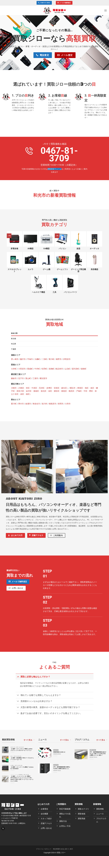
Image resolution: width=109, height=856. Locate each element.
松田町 (44, 369)
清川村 (44, 404)
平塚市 (30, 359)
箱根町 (83, 369)
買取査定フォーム (54, 169)
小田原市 (22, 369)
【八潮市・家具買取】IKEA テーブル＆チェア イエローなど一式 (22, 758)
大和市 (68, 404)
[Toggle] (18, 676)
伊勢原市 (67, 359)
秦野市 (59, 359)
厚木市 (21, 404)
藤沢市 (23, 359)
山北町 (67, 369)
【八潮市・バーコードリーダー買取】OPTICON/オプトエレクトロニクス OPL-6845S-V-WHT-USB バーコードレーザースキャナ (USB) (22, 778)
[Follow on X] (3, 828)
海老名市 (36, 404)
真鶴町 (51, 369)
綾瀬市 (28, 404)
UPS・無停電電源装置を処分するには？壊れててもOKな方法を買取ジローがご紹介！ (98, 753)
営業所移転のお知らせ (59, 752)
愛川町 (14, 404)
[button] (105, 10)
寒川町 (51, 359)
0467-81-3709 (59, 154)
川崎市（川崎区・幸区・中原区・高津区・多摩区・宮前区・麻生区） (40, 388)
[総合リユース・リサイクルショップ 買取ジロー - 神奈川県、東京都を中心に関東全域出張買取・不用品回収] (54, 10)
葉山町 (28, 378)
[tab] (54, 333)
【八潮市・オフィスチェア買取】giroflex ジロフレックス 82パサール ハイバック (21, 749)
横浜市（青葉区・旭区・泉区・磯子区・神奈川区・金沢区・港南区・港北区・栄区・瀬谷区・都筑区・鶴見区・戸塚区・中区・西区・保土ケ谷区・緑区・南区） (54, 391)
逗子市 (21, 378)
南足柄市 (59, 369)
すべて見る (28, 740)
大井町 (14, 369)
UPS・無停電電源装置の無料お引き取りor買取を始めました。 (61, 767)
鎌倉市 (14, 378)
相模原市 (52, 404)
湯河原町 (75, 369)
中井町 (37, 369)
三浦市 (35, 378)
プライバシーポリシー (43, 849)
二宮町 (44, 359)
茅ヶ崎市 (14, 359)
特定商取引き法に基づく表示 (63, 849)
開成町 (30, 369)
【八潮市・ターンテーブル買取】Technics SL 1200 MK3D (22, 767)
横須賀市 (43, 378)
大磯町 (37, 359)
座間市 (60, 404)
